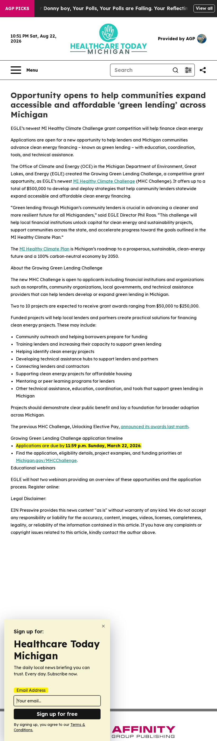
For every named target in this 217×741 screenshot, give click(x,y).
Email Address (31, 690)
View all (204, 8)
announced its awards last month (154, 426)
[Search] (175, 70)
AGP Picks (17, 8)
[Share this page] (202, 70)
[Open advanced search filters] (188, 70)
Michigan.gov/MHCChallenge (46, 460)
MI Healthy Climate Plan (44, 248)
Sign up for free (57, 714)
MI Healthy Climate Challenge (104, 181)
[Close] (103, 626)
